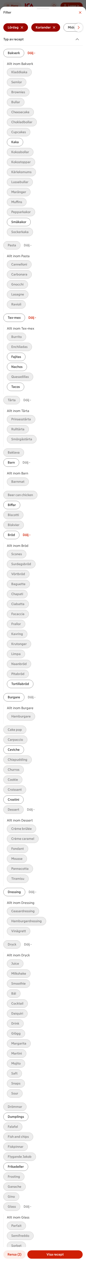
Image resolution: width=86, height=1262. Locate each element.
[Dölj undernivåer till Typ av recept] (78, 39)
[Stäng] (80, 12)
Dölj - (31, 53)
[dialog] (43, 634)
